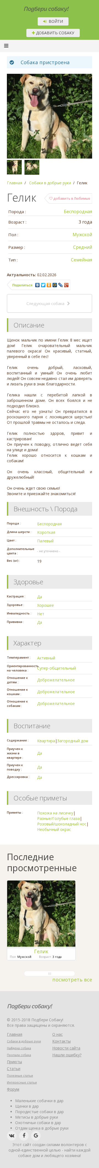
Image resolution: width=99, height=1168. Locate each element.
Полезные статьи (20, 1075)
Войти (54, 21)
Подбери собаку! (39, 7)
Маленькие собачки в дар (39, 1100)
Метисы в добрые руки (36, 1117)
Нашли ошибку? (66, 1054)
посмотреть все (72, 979)
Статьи (13, 1068)
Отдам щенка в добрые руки (41, 1128)
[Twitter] (43, 285)
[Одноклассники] (49, 285)
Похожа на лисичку (55, 813)
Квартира (46, 740)
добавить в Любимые (71, 198)
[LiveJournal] (61, 285)
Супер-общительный (56, 668)
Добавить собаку (54, 32)
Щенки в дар (27, 1106)
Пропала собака (19, 1055)
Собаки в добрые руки (24, 1041)
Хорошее (45, 605)
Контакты (61, 1041)
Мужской (82, 235)
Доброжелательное (56, 679)
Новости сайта (66, 1048)
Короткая (46, 532)
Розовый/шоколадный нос (61, 823)
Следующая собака (45, 303)
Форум (13, 1089)
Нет (40, 613)
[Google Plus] (66, 285)
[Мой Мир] (55, 285)
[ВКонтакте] (37, 285)
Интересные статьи (22, 1082)
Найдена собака (19, 1048)
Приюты (14, 1061)
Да (39, 596)
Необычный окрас (54, 829)
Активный (46, 658)
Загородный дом (72, 740)
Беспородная (78, 211)
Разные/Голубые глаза (58, 818)
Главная (14, 1034)
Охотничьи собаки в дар (38, 1122)
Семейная (81, 260)
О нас (57, 1034)
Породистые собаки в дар (39, 1111)
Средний (82, 247)
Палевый (45, 540)
